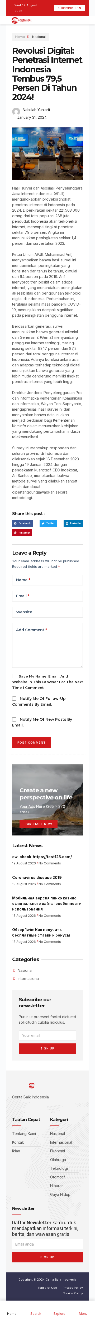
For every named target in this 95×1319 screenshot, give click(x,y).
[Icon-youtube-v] (37, 1106)
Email (22, 596)
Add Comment (31, 630)
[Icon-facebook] (13, 1106)
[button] (22, 523)
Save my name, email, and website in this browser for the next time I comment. (47, 682)
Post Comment (31, 742)
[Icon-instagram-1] (29, 1106)
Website (24, 612)
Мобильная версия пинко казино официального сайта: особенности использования (47, 903)
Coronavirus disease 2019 (37, 877)
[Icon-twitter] (21, 1106)
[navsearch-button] (76, 20)
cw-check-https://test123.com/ (42, 856)
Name (23, 580)
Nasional (39, 37)
